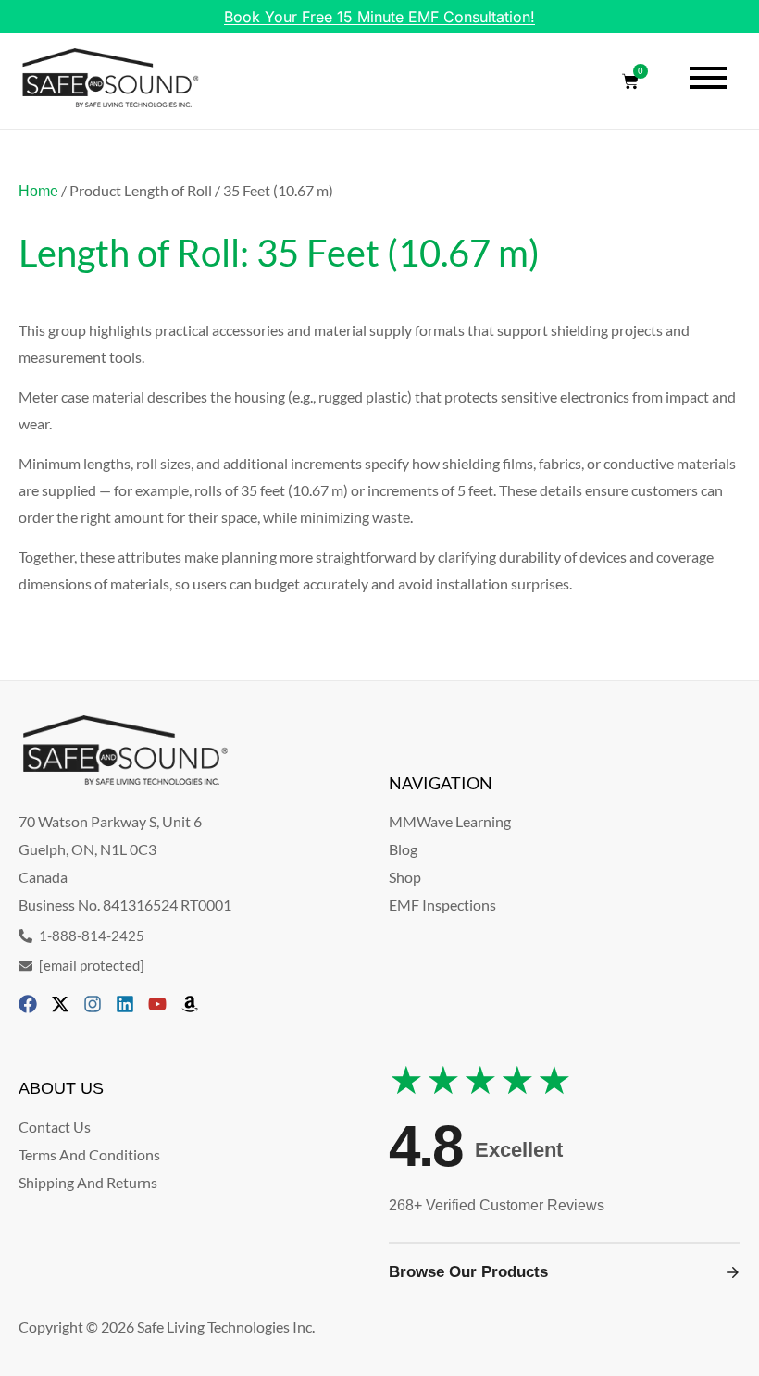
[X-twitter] (60, 1004)
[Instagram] (92, 1004)
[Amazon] (189, 1004)
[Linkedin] (125, 1004)
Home (38, 191)
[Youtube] (157, 1004)
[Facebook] (28, 1004)
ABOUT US (61, 1088)
